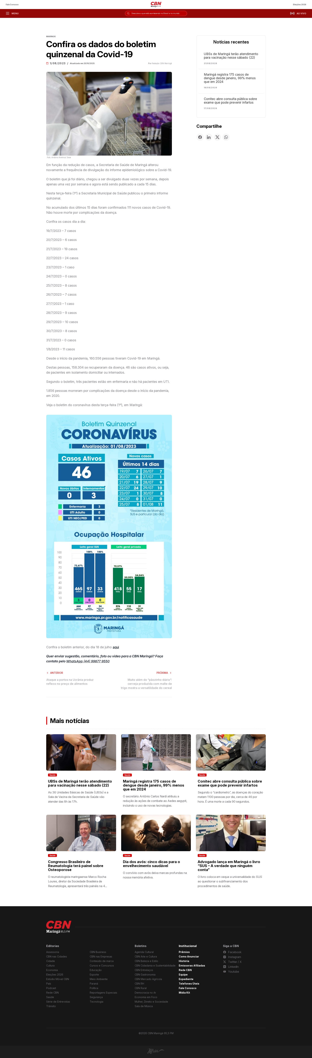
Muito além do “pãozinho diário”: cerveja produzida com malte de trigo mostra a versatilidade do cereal (146, 684)
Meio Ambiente (99, 979)
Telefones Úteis (189, 983)
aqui (116, 647)
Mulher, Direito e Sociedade (151, 1001)
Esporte (94, 974)
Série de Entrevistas (58, 1001)
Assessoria (52, 951)
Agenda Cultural (144, 951)
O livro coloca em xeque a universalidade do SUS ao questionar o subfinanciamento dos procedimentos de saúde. (230, 881)
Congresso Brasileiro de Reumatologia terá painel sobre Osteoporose (75, 866)
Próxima (162, 672)
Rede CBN (52, 992)
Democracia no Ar (145, 992)
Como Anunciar (189, 956)
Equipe (183, 974)
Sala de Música (144, 1006)
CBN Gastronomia (145, 974)
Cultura (50, 965)
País (48, 983)
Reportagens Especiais (103, 992)
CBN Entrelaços (144, 970)
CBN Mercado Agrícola (148, 979)
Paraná (94, 983)
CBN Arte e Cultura (146, 956)
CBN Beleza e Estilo (146, 961)
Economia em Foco (146, 997)
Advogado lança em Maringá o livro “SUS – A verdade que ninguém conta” (229, 866)
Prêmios (184, 951)
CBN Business (98, 951)
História (184, 961)
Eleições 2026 (299, 4)
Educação (96, 970)
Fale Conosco (12, 4)
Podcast (51, 988)
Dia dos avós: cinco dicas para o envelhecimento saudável (151, 864)
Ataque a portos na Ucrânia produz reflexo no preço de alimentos (70, 681)
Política (94, 988)
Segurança (96, 997)
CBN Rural (141, 988)
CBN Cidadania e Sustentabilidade (155, 965)
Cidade (50, 961)
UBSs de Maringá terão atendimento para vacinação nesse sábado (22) (231, 55)
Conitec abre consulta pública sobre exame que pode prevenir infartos (230, 100)
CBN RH (139, 983)
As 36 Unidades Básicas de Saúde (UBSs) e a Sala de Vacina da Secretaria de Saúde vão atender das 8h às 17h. (78, 797)
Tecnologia (96, 1001)
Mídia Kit (184, 992)
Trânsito (51, 1006)
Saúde (52, 775)
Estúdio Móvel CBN (57, 979)
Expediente (186, 979)
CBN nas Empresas (101, 956)
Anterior (56, 672)
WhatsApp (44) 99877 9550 (88, 661)
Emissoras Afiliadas (192, 965)
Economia (52, 970)
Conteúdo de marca (102, 961)
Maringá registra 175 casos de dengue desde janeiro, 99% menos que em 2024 (230, 78)
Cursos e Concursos (102, 965)
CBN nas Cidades (56, 956)
